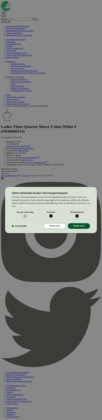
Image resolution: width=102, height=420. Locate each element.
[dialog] (51, 210)
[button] (19, 226)
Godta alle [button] (79, 226)
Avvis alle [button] (55, 226)
